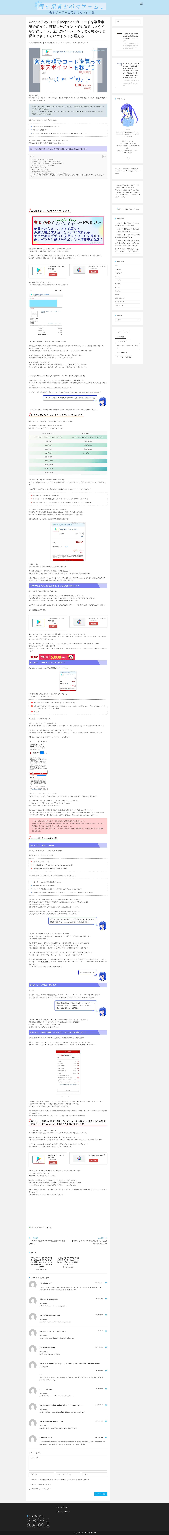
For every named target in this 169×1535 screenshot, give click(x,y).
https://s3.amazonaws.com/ (51, 1421)
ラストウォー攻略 (122, 352)
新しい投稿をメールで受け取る (41, 1489)
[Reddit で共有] (34, 1525)
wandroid (118, 269)
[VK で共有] (29, 1525)
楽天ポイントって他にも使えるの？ (42, 171)
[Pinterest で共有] (39, 1520)
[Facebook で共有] (34, 1520)
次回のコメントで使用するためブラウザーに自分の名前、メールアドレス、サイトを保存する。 (61, 1480)
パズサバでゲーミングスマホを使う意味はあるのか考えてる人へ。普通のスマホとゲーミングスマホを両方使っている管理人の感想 (41, 1262)
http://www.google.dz (49, 1299)
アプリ (118, 332)
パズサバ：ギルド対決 (123, 341)
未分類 (117, 294)
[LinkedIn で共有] (43, 1520)
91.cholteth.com (46, 1389)
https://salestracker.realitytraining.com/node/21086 (61, 1405)
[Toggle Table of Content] (103, 156)
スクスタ (117, 284)
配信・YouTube (119, 305)
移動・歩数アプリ (120, 298)
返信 (106, 1282)
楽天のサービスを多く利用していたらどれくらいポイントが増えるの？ (51, 173)
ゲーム (126, 332)
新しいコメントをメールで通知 (41, 1484)
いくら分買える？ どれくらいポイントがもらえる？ (46, 161)
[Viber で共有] (48, 1520)
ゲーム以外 (66, 43)
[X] (128, 158)
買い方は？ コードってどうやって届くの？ (44, 165)
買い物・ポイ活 (119, 302)
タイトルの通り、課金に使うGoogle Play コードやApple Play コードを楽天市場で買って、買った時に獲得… (131, 83)
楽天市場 (52, 274)
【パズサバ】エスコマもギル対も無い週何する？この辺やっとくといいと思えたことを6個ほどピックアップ (68, 1261)
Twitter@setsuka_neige (87, 972)
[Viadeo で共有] (43, 1525)
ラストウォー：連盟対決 (124, 357)
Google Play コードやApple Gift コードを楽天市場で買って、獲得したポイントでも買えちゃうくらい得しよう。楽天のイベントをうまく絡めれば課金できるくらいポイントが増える (131, 70)
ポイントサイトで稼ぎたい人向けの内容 (127, 347)
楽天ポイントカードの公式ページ (58, 997)
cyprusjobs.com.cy (47, 1347)
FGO (116, 266)
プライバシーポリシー (63, 1512)
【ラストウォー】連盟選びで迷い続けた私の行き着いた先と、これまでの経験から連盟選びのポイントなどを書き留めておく (127, 243)
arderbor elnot (46, 1437)
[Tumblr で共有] (39, 1525)
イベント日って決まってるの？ (41, 169)
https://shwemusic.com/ (50, 1315)
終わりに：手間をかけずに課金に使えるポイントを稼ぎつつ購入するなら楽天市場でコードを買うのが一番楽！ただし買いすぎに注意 (68, 176)
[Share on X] (29, 1520)
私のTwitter (44, 962)
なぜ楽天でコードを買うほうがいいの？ (42, 159)
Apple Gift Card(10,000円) (97, 266)
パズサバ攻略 (120, 336)
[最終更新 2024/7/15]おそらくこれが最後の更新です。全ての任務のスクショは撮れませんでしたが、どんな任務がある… (130, 46)
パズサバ (117, 287)
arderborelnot (45, 1283)
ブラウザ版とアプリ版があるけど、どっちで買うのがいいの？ (49, 163)
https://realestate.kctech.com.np (53, 1331)
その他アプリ (119, 273)
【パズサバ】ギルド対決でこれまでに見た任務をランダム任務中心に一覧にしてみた (130, 37)
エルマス (117, 277)
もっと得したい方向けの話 (38, 167)
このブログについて (63, 1507)
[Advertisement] (68, 194)
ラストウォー (119, 291)
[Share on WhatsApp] (48, 1525)
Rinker (55, 270)
